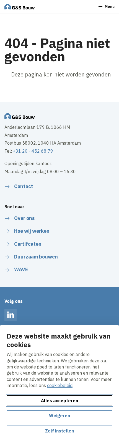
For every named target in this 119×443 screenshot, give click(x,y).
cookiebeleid (60, 385)
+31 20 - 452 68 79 (33, 151)
